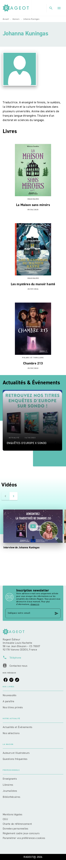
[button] (32, 420)
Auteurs (16, 19)
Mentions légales (12, 814)
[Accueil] (17, 8)
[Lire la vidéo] (33, 526)
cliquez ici (34, 604)
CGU (6, 819)
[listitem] (5, 680)
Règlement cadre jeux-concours (21, 833)
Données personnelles (15, 828)
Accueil (6, 19)
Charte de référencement (17, 824)
